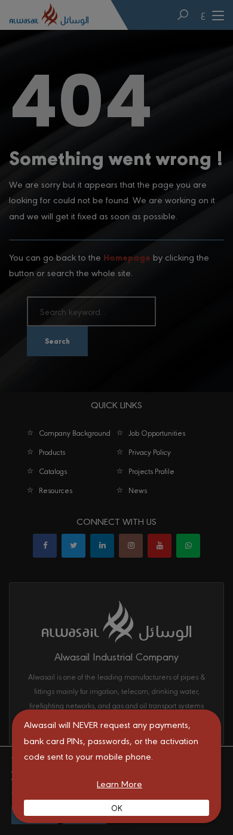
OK (116, 807)
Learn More (119, 783)
